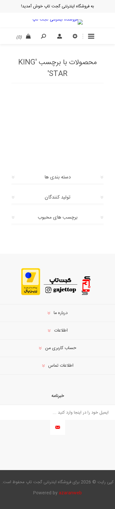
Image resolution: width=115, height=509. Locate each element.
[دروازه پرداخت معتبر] (30, 294)
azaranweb (70, 493)
